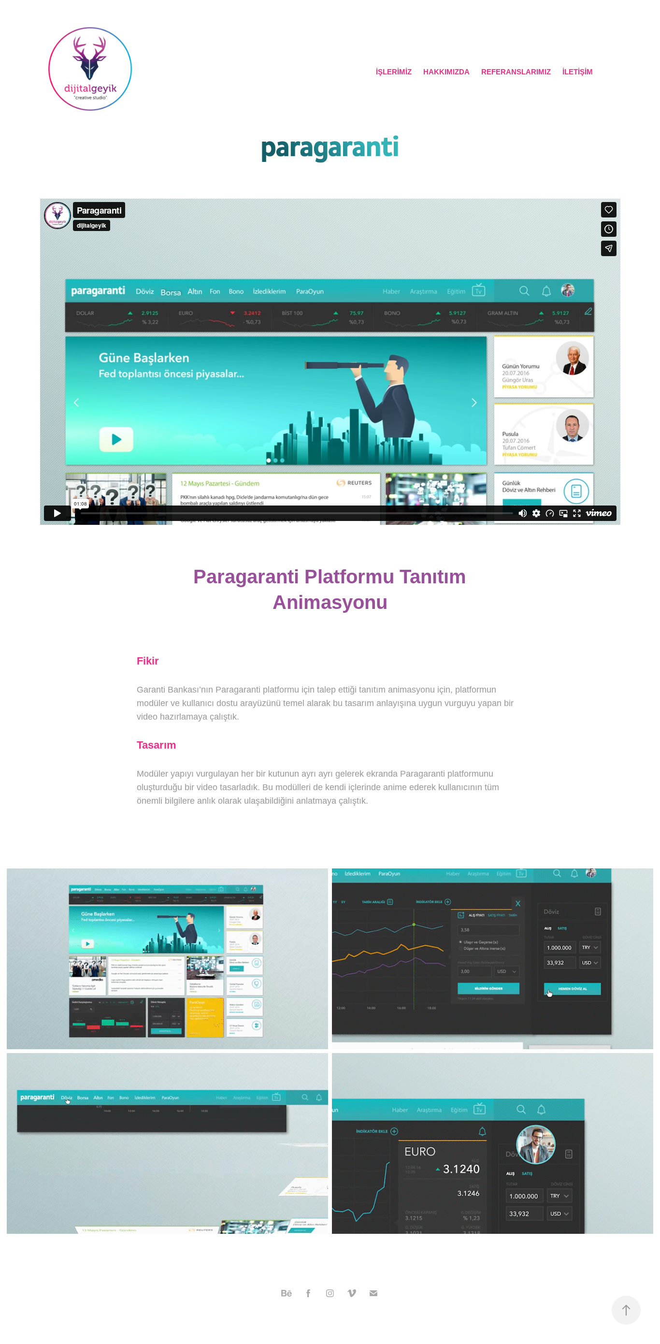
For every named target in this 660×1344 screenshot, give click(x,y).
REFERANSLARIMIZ (516, 72)
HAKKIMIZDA (446, 72)
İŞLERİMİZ (394, 72)
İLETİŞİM (577, 72)
